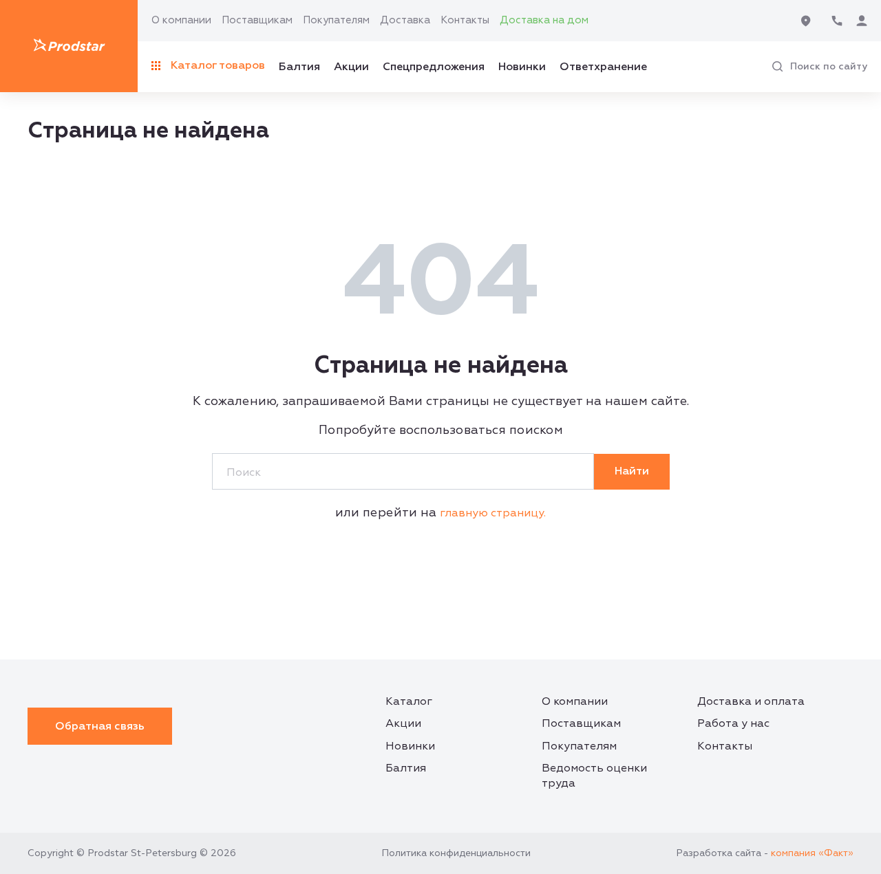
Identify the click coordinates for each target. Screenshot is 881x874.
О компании (181, 20)
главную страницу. (493, 513)
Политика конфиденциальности (456, 853)
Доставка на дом (544, 20)
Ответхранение (603, 67)
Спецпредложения (434, 67)
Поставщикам (257, 20)
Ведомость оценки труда (594, 775)
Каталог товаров (218, 65)
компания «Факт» (812, 853)
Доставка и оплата (751, 701)
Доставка (405, 20)
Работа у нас (733, 723)
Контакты (464, 20)
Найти (632, 471)
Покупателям (336, 20)
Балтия (299, 67)
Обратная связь (100, 726)
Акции (351, 67)
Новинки (522, 67)
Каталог (408, 701)
